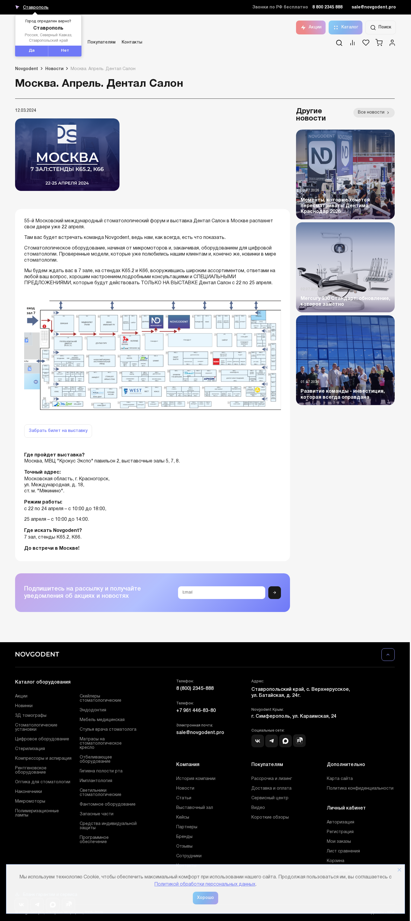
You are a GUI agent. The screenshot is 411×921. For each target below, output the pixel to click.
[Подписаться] (274, 592)
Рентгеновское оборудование (30, 770)
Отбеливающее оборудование (96, 759)
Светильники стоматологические (100, 793)
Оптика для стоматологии (42, 782)
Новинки (24, 706)
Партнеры (186, 827)
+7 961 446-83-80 (196, 711)
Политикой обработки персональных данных (204, 884)
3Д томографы (30, 716)
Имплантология (96, 781)
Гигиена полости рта (101, 771)
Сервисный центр (269, 798)
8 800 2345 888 (327, 7)
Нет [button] (65, 51)
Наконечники (28, 792)
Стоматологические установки (36, 727)
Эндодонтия (93, 710)
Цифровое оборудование (42, 739)
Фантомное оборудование (107, 805)
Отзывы (184, 847)
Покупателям (102, 42)
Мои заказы (339, 842)
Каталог (349, 27)
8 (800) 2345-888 (195, 689)
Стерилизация (30, 749)
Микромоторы (30, 801)
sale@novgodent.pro (374, 7)
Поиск (384, 27)
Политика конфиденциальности (360, 789)
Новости (185, 789)
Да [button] (32, 51)
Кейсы (182, 818)
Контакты (132, 42)
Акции (315, 27)
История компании (195, 779)
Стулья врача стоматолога (108, 730)
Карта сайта (340, 779)
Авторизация (340, 822)
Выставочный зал (194, 808)
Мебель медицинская (102, 720)
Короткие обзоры (270, 818)
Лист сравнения (343, 851)
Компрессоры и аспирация (43, 759)
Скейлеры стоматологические (100, 698)
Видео (258, 808)
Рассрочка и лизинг (271, 779)
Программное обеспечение (94, 840)
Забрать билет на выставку (58, 431)
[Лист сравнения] (352, 45)
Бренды (184, 837)
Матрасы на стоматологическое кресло (101, 743)
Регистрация (340, 832)
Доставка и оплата (271, 789)
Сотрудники (189, 856)
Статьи (183, 798)
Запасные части (96, 814)
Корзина (335, 861)
